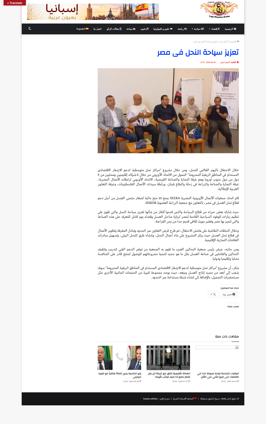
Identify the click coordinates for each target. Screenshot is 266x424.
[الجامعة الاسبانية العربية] (219, 10)
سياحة (129, 28)
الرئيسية (229, 28)
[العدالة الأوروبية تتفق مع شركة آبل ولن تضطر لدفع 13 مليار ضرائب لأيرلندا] (168, 357)
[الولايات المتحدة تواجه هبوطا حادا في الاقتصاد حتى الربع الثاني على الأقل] (217, 357)
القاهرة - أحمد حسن (228, 62)
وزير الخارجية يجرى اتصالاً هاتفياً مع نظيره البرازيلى (119, 375)
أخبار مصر (223, 42)
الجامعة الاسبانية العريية (183, 399)
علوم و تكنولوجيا (161, 28)
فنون (143, 28)
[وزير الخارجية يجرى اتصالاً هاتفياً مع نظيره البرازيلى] (119, 357)
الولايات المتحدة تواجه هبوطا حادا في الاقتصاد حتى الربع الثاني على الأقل (218, 375)
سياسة (197, 28)
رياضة (181, 28)
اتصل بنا (98, 28)
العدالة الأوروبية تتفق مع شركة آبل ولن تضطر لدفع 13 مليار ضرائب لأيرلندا (169, 375)
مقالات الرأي (113, 28)
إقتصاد (214, 28)
